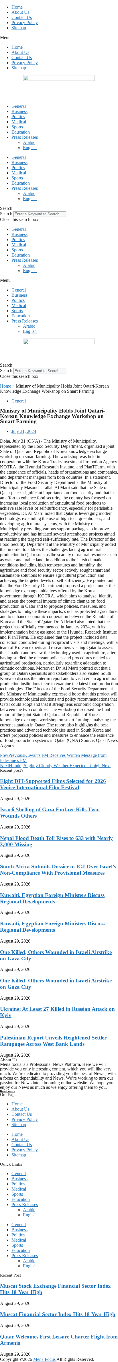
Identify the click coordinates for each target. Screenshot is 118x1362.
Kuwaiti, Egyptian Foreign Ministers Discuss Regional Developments (52, 898)
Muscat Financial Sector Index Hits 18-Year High (57, 1314)
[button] (59, 37)
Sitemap (18, 27)
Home (17, 7)
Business (19, 111)
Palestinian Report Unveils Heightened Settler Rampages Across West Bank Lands (53, 1041)
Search (6, 213)
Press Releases (24, 137)
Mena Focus (44, 1359)
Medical (18, 121)
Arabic (29, 142)
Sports (17, 126)
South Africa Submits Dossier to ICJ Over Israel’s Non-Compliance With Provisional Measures (58, 869)
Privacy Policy (24, 22)
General (18, 106)
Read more (7, 1091)
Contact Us (21, 17)
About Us (20, 12)
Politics (18, 116)
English (30, 147)
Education (20, 132)
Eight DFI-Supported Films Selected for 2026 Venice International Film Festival (53, 784)
